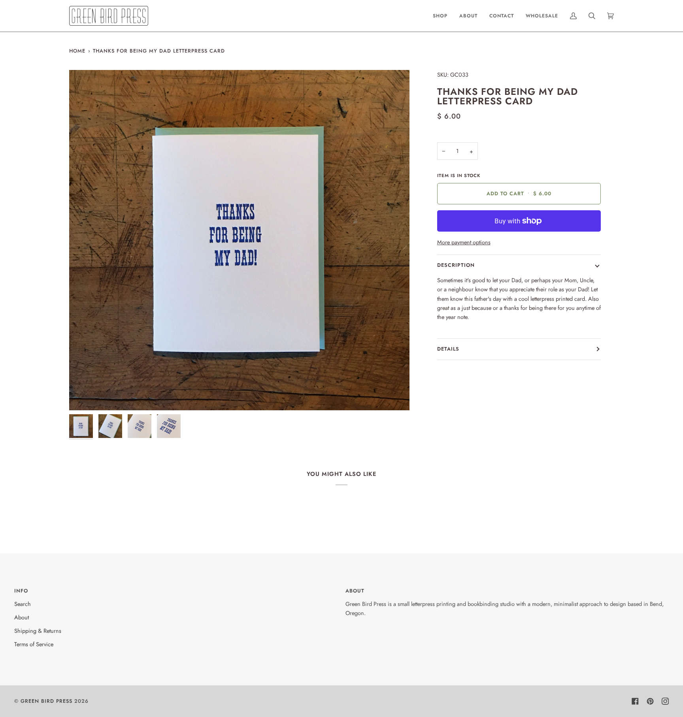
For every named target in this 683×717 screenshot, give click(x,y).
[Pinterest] (650, 701)
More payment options (464, 242)
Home (77, 51)
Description (456, 265)
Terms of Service (33, 644)
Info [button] (21, 590)
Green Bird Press (46, 701)
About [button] (354, 590)
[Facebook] (635, 701)
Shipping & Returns (37, 630)
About (21, 617)
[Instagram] (665, 701)
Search (22, 604)
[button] (440, 16)
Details (448, 349)
